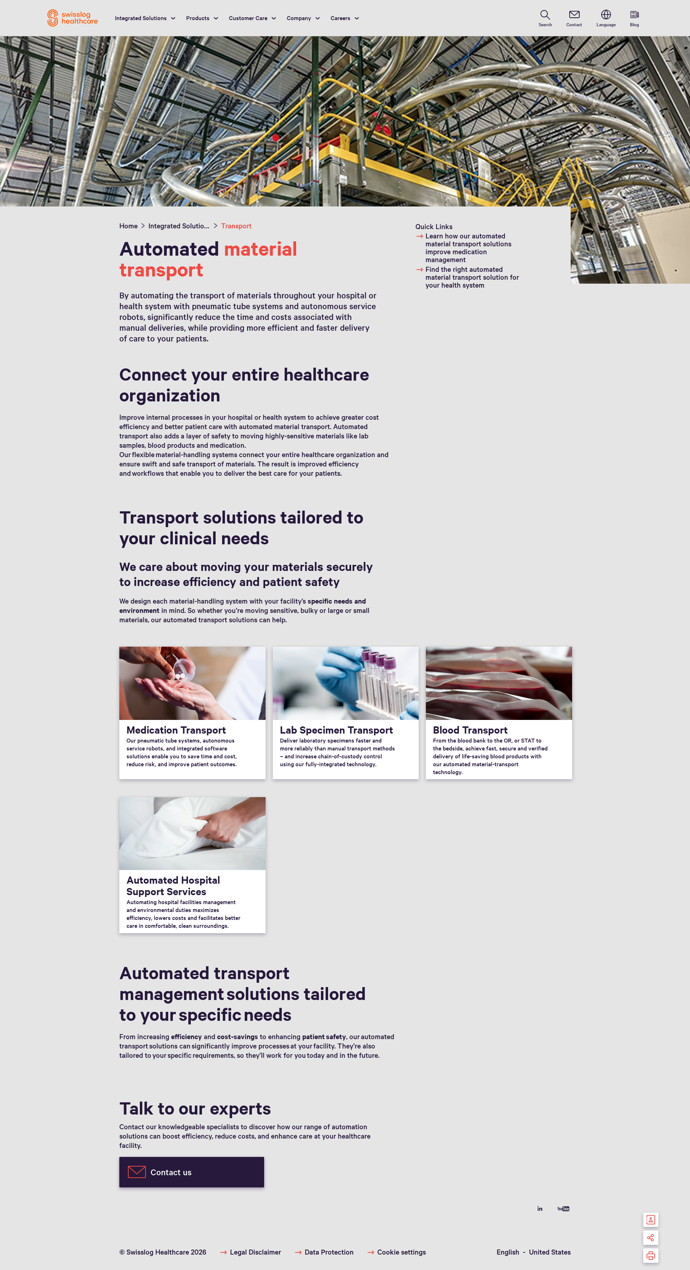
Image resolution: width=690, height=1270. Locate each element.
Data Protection (329, 1251)
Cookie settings (401, 1251)
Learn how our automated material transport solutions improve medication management (468, 247)
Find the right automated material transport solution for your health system (472, 277)
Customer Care (248, 18)
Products (198, 18)
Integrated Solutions (141, 18)
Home (128, 225)
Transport (236, 225)
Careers (340, 18)
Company (299, 18)
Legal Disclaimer (255, 1251)
